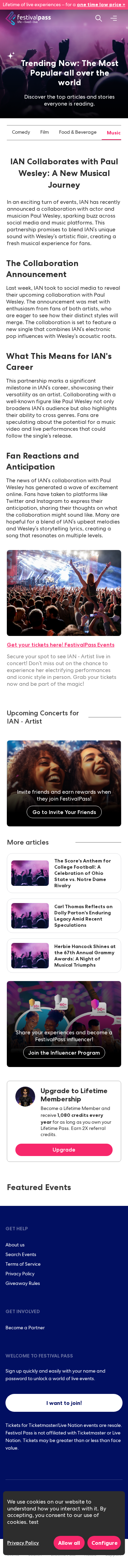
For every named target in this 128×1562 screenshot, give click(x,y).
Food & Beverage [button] (78, 132)
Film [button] (44, 132)
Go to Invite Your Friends (64, 812)
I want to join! (64, 1402)
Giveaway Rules (22, 1284)
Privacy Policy (19, 1274)
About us (15, 1245)
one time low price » (101, 4)
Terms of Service (23, 1264)
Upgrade (64, 1149)
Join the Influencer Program (64, 1052)
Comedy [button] (21, 132)
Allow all (69, 1542)
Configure (104, 1542)
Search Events (20, 1255)
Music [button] (113, 133)
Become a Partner (25, 1328)
